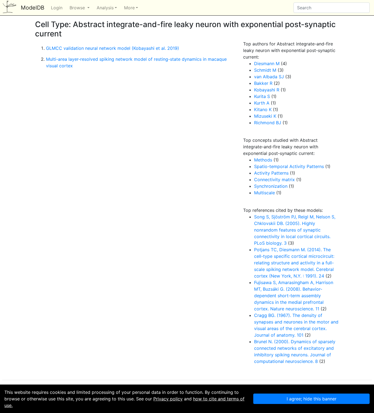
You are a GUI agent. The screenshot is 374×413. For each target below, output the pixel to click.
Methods (263, 160)
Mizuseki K (265, 116)
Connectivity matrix (274, 179)
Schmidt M (265, 70)
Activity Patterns (271, 173)
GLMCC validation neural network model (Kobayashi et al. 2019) (112, 48)
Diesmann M (267, 63)
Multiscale (264, 192)
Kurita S (262, 96)
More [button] (129, 7)
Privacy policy (168, 399)
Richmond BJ (267, 122)
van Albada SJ (269, 76)
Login (56, 7)
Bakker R (263, 83)
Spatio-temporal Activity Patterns (289, 166)
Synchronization (270, 186)
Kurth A (261, 103)
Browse (78, 7)
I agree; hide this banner (311, 399)
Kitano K (263, 109)
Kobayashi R (266, 90)
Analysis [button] (105, 7)
